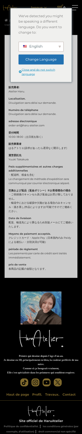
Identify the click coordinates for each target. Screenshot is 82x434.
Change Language (41, 59)
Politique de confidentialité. (21, 426)
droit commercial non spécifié (57, 431)
